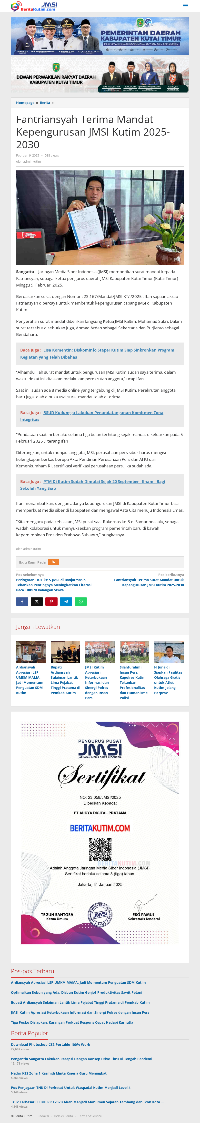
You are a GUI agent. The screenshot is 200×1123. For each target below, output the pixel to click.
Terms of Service (90, 1116)
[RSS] (53, 562)
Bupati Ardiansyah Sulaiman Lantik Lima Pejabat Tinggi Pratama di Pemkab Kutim (80, 1002)
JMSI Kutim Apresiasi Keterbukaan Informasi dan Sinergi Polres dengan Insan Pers (97, 682)
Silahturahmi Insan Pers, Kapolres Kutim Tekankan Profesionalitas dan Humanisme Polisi (134, 682)
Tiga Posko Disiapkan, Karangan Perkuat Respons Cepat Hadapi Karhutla (72, 1022)
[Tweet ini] (37, 601)
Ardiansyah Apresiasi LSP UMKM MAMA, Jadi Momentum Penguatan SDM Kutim (78, 982)
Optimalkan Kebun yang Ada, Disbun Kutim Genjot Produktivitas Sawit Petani (76, 992)
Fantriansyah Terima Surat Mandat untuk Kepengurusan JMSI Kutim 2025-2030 (149, 579)
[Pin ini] (51, 601)
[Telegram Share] (66, 601)
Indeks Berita (63, 1116)
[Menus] (185, 6)
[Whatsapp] (81, 601)
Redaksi (43, 1116)
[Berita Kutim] (34, 5)
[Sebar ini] (22, 601)
